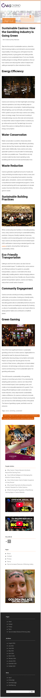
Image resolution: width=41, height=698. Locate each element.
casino (4, 246)
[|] (10, 5)
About (9, 553)
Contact (9, 556)
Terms (9, 561)
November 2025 (12, 663)
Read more (9, 21)
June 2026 (11, 648)
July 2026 (11, 646)
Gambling (12, 411)
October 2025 (11, 666)
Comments (12, 682)
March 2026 (11, 656)
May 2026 (11, 651)
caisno (7, 411)
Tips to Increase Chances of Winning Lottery (20, 564)
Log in (10, 677)
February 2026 (12, 658)
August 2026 (11, 643)
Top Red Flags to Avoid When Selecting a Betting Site (18, 418)
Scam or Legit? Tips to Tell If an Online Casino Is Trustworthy (21, 415)
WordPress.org (12, 685)
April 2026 (11, 653)
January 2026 (11, 661)
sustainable (19, 411)
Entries (11, 680)
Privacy (9, 559)
